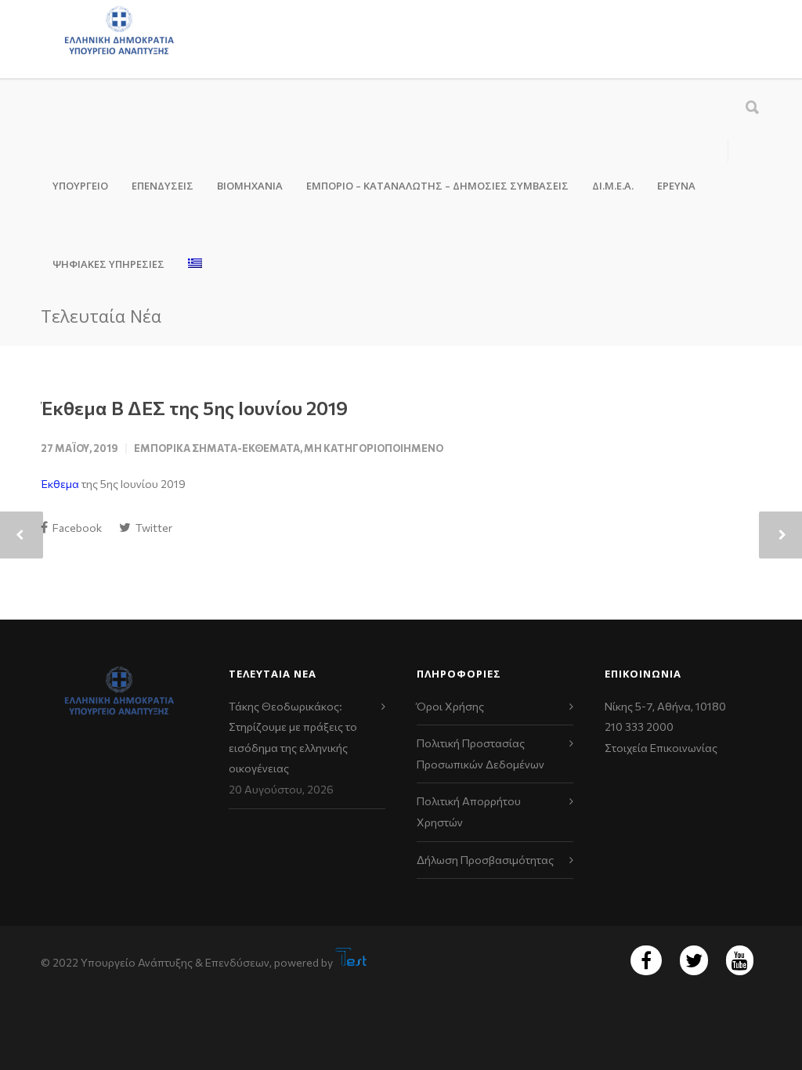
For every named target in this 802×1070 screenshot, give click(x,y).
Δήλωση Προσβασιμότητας (485, 859)
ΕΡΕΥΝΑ (676, 186)
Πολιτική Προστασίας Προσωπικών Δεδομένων (480, 753)
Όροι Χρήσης (450, 706)
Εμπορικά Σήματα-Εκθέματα (217, 448)
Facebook (76, 527)
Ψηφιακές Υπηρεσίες (108, 264)
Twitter (152, 527)
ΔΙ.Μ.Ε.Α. (613, 186)
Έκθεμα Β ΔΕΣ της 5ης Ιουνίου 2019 (194, 407)
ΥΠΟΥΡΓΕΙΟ (80, 186)
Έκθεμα (60, 483)
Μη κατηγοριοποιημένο (373, 448)
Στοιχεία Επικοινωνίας (661, 747)
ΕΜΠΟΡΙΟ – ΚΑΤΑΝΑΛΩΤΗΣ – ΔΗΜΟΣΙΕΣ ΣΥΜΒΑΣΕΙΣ (437, 186)
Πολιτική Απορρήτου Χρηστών (469, 811)
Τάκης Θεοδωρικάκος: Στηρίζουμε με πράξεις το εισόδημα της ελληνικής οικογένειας (293, 737)
